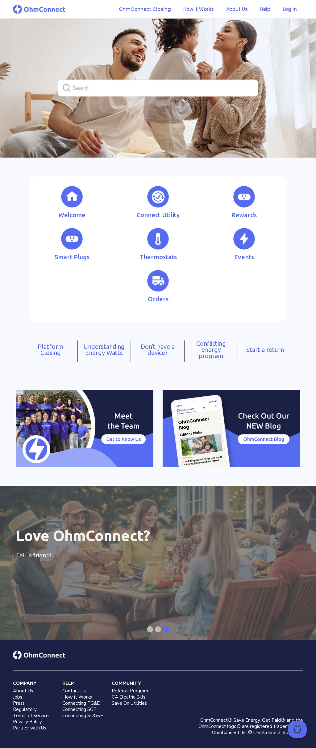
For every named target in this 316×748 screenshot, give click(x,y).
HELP (68, 683)
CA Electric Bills (128, 697)
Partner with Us (29, 728)
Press (19, 703)
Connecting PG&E (81, 703)
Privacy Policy (27, 722)
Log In (290, 9)
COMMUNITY (126, 683)
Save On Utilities (129, 703)
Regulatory (25, 709)
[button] (198, 9)
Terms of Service (31, 715)
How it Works (198, 9)
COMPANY (24, 683)
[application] (297, 729)
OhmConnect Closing (145, 9)
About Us (237, 9)
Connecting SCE (79, 709)
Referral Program (130, 691)
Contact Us (74, 691)
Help (265, 9)
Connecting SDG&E (82, 715)
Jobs (17, 697)
